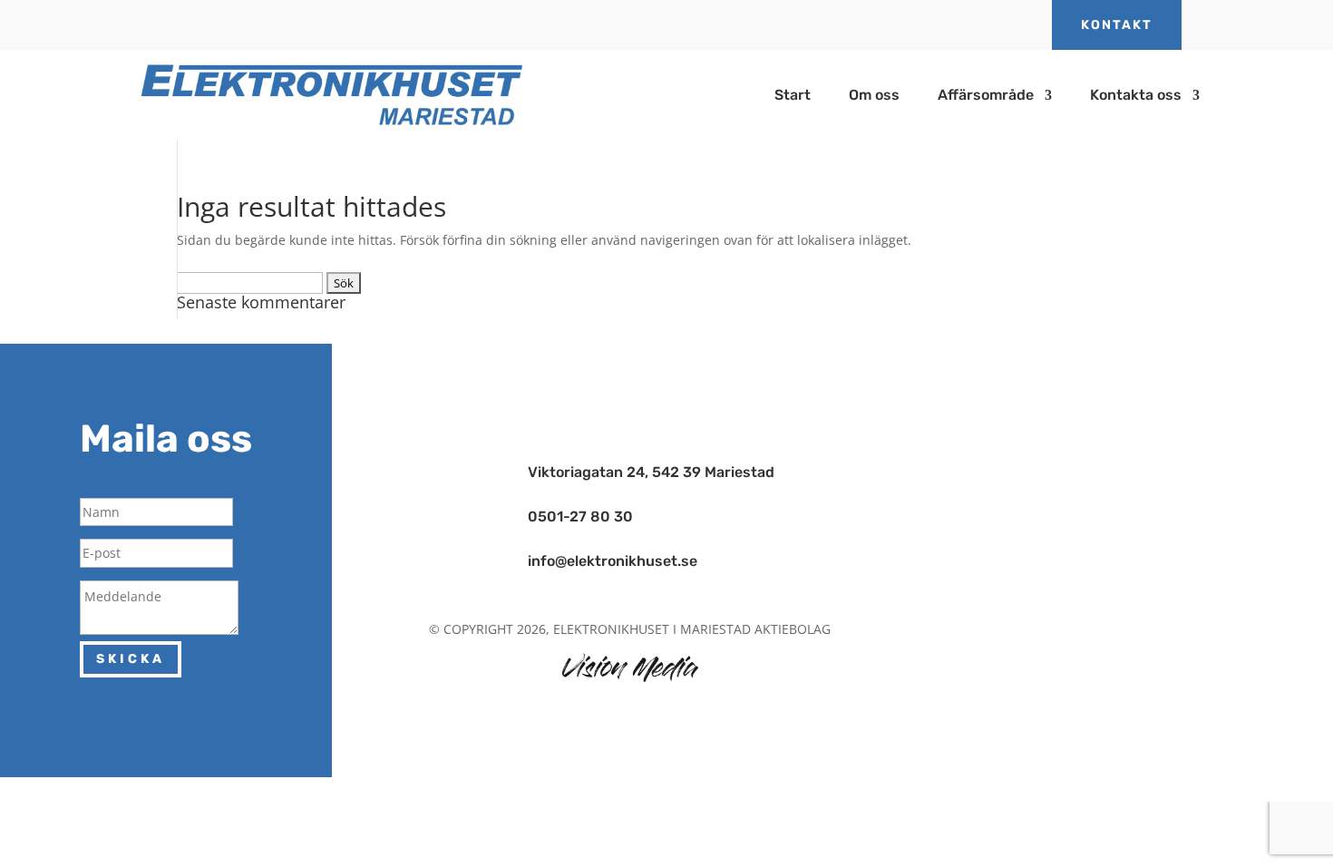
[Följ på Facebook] (636, 391)
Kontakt (1117, 25)
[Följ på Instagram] (636, 415)
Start (792, 96)
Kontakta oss (1136, 96)
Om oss (874, 96)
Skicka (130, 659)
